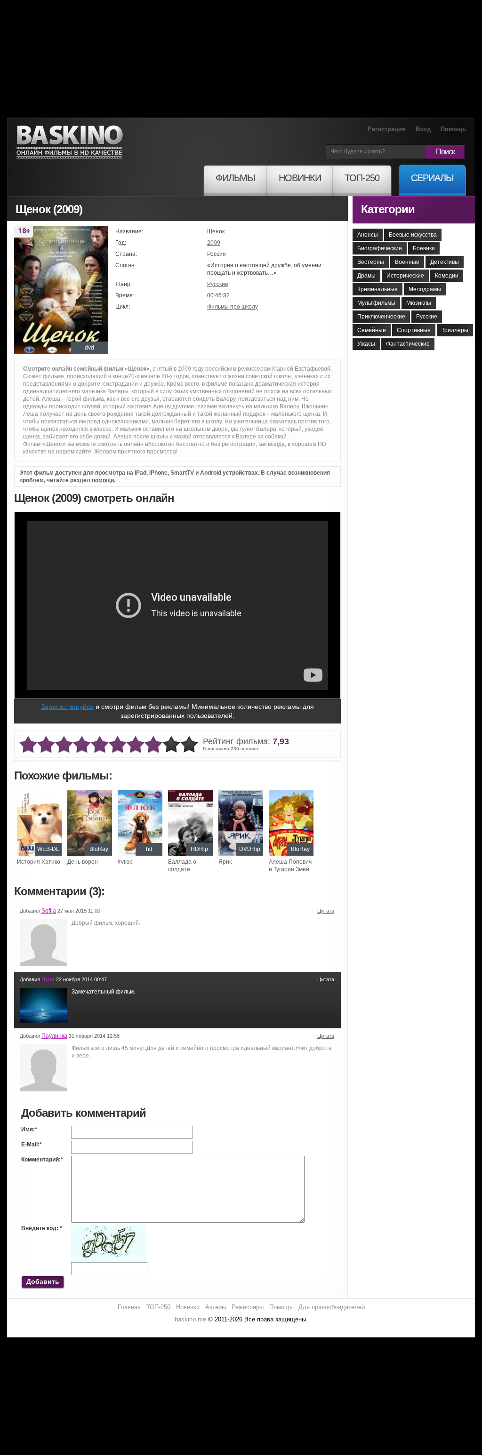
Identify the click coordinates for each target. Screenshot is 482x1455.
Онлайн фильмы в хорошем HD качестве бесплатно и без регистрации (69, 142)
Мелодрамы (425, 289)
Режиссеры (248, 1307)
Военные (407, 262)
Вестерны (370, 262)
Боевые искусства (413, 234)
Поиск (445, 152)
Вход (423, 129)
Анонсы (367, 234)
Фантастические (408, 344)
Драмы (366, 275)
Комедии (446, 275)
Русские (217, 284)
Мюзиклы (418, 303)
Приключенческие (381, 316)
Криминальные (377, 289)
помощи (103, 480)
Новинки (188, 1307)
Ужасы (366, 344)
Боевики (424, 248)
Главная (129, 1307)
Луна (48, 979)
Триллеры (455, 330)
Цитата (325, 911)
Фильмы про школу (232, 306)
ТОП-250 (158, 1307)
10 (189, 745)
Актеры (215, 1307)
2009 (213, 242)
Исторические (405, 275)
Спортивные (414, 330)
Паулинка (54, 1036)
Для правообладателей (331, 1307)
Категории (388, 209)
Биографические (379, 248)
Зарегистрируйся (67, 706)
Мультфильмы (376, 303)
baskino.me (190, 1319)
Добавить (42, 1281)
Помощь (453, 129)
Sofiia (48, 910)
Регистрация (387, 129)
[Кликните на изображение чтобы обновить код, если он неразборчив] (108, 1228)
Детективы (444, 262)
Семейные (371, 330)
